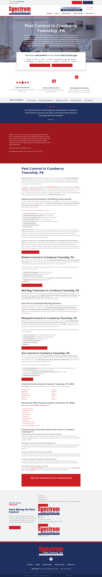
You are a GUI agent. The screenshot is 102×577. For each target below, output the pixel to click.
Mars (53, 397)
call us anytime (34, 207)
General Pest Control (28, 423)
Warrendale (25, 393)
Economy (54, 389)
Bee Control (26, 416)
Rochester (54, 399)
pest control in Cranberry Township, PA (34, 210)
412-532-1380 (89, 9)
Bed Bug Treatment (28, 410)
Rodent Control (27, 414)
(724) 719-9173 (38, 151)
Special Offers (78, 13)
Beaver (53, 393)
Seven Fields (25, 391)
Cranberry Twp (17, 136)
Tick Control (26, 420)
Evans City (24, 397)
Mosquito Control (27, 418)
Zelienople (24, 399)
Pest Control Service (28, 408)
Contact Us (89, 13)
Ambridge (54, 391)
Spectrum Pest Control (15, 134)
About (57, 13)
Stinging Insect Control (29, 422)
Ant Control (26, 412)
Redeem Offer (43, 505)
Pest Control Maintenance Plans (31, 425)
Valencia (54, 395)
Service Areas (66, 13)
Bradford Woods (26, 395)
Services (49, 13)
